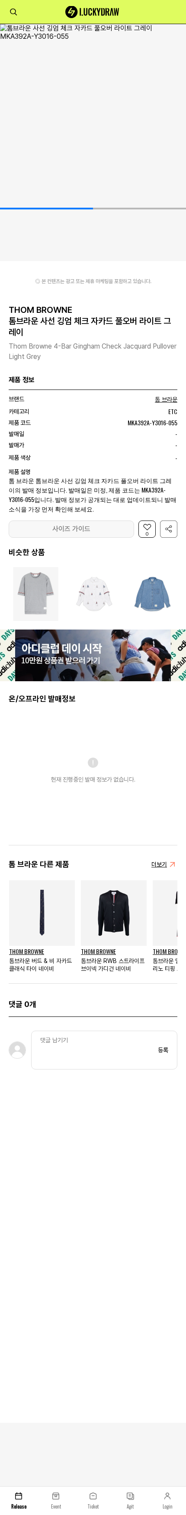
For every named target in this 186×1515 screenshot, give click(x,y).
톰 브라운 (166, 399)
